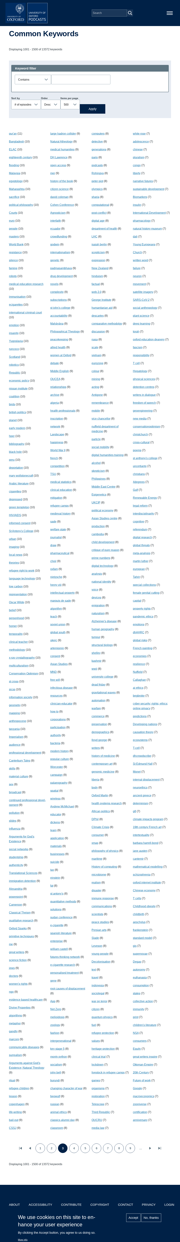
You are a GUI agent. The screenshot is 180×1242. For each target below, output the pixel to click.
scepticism (98, 252)
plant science (141, 315)
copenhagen (17, 1104)
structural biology (102, 645)
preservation (99, 724)
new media (140, 418)
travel (95, 977)
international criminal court (25, 312)
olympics (97, 189)
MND (53, 671)
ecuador (55, 228)
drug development (61, 276)
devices (96, 597)
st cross (13, 681)
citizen (96, 1009)
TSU (53, 474)
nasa (95, 339)
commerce (98, 716)
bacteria (55, 743)
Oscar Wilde (16, 602)
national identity (101, 581)
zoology (55, 1025)
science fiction (18, 960)
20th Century (141, 1072)
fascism (137, 347)
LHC (94, 236)
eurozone (97, 363)
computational (100, 204)
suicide (54, 861)
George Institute (101, 299)
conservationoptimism (146, 426)
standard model (142, 937)
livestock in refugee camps (108, 1072)
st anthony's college (145, 458)
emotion (14, 325)
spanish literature (61, 933)
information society (20, 697)
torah (136, 331)
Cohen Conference (62, 204)
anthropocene (17, 721)
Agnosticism (58, 212)
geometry (15, 705)
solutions (56, 909)
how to (54, 711)
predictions (140, 716)
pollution (14, 812)
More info (22, 1239)
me (11, 944)
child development (103, 542)
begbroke (139, 695)
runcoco (14, 348)
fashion (54, 1032)
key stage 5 (57, 1048)
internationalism (60, 252)
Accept (133, 1217)
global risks (140, 640)
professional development (25, 752)
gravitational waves (104, 692)
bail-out (13, 1120)
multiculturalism (18, 665)
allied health (58, 347)
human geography (103, 629)
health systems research (107, 803)
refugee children (19, 1088)
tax (52, 869)
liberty (136, 173)
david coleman (59, 196)
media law (98, 1127)
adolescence (141, 141)
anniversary (140, 1120)
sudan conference (61, 917)
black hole (15, 451)
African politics (101, 811)
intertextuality (141, 835)
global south (58, 632)
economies (140, 656)
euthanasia (140, 977)
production (98, 526)
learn (53, 830)
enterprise (56, 941)
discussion (98, 331)
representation (18, 594)
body (95, 787)
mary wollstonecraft (21, 475)
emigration (98, 605)
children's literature (144, 1025)
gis (135, 945)
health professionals (62, 410)
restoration (98, 1096)
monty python (58, 1056)
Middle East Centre (103, 486)
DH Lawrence (59, 157)
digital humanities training (108, 455)
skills (12, 768)
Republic (14, 372)
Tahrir (136, 576)
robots (13, 276)
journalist (56, 537)
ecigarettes (16, 304)
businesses (57, 854)
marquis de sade (60, 600)
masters (14, 236)
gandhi (13, 1031)
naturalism (98, 613)
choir (53, 561)
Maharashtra (17, 189)
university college (102, 676)
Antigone (97, 394)
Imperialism (16, 736)
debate (54, 363)
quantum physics (102, 1017)
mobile (96, 410)
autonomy (139, 969)
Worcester (56, 766)
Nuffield (138, 671)
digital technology (103, 565)
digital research (142, 537)
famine (13, 268)
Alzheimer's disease (104, 621)
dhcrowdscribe (142, 755)
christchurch (140, 434)
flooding (14, 165)
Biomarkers (140, 196)
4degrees (139, 481)
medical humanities (62, 149)
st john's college (60, 307)
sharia (95, 196)
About (14, 1204)
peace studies (100, 922)
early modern (17, 428)
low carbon (16, 586)
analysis (97, 573)
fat (51, 885)
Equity (137, 1048)
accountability (59, 315)
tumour (96, 637)
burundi (55, 1080)
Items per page (69, 98)
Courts (13, 212)
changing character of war (66, 1088)
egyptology (16, 181)
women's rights (18, 983)
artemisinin (57, 648)
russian (54, 1104)
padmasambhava (61, 268)
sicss (12, 689)
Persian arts (99, 930)
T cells (137, 898)
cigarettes (15, 491)
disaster (96, 890)
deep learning (141, 323)
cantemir (138, 858)
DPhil (95, 819)
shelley (96, 652)
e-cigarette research (62, 964)
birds (12, 404)
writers (96, 747)
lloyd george (99, 740)
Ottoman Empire (143, 1064)
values (96, 1040)
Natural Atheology (61, 141)
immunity (138, 1009)
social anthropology (145, 307)
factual (96, 284)
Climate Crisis (100, 827)
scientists (97, 914)
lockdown (98, 1064)
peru (12, 459)
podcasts (97, 165)
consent (55, 656)
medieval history (60, 513)
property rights (142, 608)
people (13, 228)
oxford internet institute (147, 882)
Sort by (15, 98)
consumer (98, 835)
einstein (55, 877)
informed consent (19, 523)
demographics (100, 732)
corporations (58, 719)
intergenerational (60, 1040)
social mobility (100, 447)
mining (96, 379)
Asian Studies (59, 664)
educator (55, 814)
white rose (139, 133)
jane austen (140, 850)
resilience (139, 664)
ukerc (53, 640)
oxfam (54, 569)
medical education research (26, 284)
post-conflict (99, 212)
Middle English (59, 371)
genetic (54, 260)
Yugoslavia (16, 341)
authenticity (16, 865)
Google (137, 1088)
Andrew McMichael (62, 806)
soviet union (57, 624)
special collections (144, 584)
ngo (11, 991)
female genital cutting (146, 592)
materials (56, 846)
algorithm (56, 608)
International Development (149, 212)
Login (169, 1204)
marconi (14, 1039)
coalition (14, 396)
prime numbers (101, 557)
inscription (56, 418)
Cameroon (15, 904)
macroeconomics (143, 1096)
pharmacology (142, 220)
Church (137, 252)
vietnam (96, 355)
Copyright (99, 1204)
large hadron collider (63, 133)
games (96, 1080)
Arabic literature (19, 483)
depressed (15, 499)
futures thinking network (65, 956)
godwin (54, 244)
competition (57, 466)
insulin (137, 204)
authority (55, 735)
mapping (14, 713)
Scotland (14, 356)
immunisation (17, 296)
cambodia (98, 534)
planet (13, 420)
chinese (138, 149)
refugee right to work (21, 570)
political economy (102, 510)
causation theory (143, 732)
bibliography (16, 443)
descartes (98, 315)
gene (53, 980)
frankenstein (140, 930)
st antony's (56, 893)
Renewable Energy (145, 497)
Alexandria (15, 888)
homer (13, 626)
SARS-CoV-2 (141, 299)
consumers (140, 1040)
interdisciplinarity (143, 513)
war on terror (99, 1001)
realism (96, 882)
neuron (137, 276)
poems (137, 450)
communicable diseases (24, 1047)
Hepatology (140, 371)
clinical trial (99, 1056)
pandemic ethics (143, 616)
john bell (55, 1072)
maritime (97, 858)
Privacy (149, 1204)
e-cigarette (56, 925)
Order (44, 98)
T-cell (136, 747)
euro (12, 220)
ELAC (13, 149)
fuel (94, 1025)
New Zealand (100, 268)
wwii (94, 668)
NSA (136, 1032)
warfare (96, 708)
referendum (140, 529)
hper (12, 436)
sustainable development (148, 189)
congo (137, 165)
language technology (22, 578)
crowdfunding (58, 236)
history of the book (61, 181)
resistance (15, 252)
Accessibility (40, 1204)
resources (56, 695)
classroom (56, 1127)
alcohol (96, 462)
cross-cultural (141, 442)
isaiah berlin (99, 244)
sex (11, 784)
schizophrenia (141, 874)
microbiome (99, 874)
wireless (55, 798)
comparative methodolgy (107, 323)
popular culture (59, 759)
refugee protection (103, 1032)
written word (140, 260)
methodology (17, 649)
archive (54, 394)
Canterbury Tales (19, 760)
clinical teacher (18, 641)
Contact (125, 1204)
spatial (54, 790)
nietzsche (56, 576)
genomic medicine (103, 771)
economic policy (19, 380)
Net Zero (55, 1009)
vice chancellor (101, 418)
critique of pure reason (105, 550)
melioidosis (57, 1017)
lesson (13, 1096)
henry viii (56, 584)
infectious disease (61, 687)
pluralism (138, 157)
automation (98, 700)
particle (96, 439)
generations (99, 149)
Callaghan (139, 679)
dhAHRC (138, 632)
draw (53, 545)
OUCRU (97, 1120)
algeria (54, 402)
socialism (56, 1064)
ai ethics (138, 687)
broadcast (15, 792)
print (135, 1017)
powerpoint (16, 896)
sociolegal (98, 993)
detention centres (143, 386)
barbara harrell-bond (145, 842)
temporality (16, 633)
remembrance (100, 402)
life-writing (15, 1112)
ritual (12, 1080)
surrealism (15, 1055)
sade (53, 521)
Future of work (142, 1080)
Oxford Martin (100, 795)
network (55, 426)
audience (15, 744)
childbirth (138, 914)
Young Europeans (144, 244)
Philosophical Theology (65, 331)
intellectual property (62, 592)
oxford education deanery (149, 339)
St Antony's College (21, 531)
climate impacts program (148, 819)
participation (58, 727)
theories (14, 562)
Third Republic (101, 1112)
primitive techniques (21, 936)
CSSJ (12, 1127)
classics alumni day (62, 1120)
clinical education (61, 489)
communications (102, 906)
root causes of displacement (67, 988)
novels (54, 284)
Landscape (57, 434)
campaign (56, 774)
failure (137, 268)
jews (12, 968)
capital (137, 600)
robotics (14, 364)
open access (58, 165)
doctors (13, 975)
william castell (59, 949)
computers (98, 133)
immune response (103, 898)
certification (140, 1112)
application (57, 838)
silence (13, 260)
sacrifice (14, 196)
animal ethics (58, 1112)
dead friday (98, 684)
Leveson (97, 945)
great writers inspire (145, 1056)
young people (100, 953)
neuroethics (140, 787)
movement (139, 284)
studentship (16, 857)
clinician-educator (61, 703)
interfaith (55, 220)
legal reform (140, 505)
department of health (104, 228)
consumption (141, 985)
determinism (140, 803)
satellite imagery (143, 291)
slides (12, 820)
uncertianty (140, 466)
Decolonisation (101, 961)
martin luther (140, 561)
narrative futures (143, 181)
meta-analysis (141, 553)
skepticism (98, 470)
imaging (14, 546)
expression (98, 260)
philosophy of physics (105, 850)
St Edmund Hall (143, 763)
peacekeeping (59, 339)
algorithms (15, 1015)
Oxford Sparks (18, 928)
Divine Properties (20, 1007)
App (52, 1001)
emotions (138, 624)
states (136, 993)
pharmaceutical (59, 553)
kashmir (96, 660)
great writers (16, 952)
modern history (59, 751)
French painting (142, 648)
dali (135, 236)
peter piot (97, 181)
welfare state (58, 529)
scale (95, 347)
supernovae (140, 953)
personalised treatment (64, 972)
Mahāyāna (56, 323)
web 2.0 (96, 291)
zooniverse (140, 1104)
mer (52, 173)
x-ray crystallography (22, 657)
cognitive (138, 521)
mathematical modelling (148, 866)
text (94, 969)
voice (95, 589)
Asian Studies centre (104, 518)
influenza (14, 828)
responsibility (141, 355)
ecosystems (140, 740)
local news (15, 554)
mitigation (56, 497)
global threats (141, 545)
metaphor (15, 1023)
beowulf (55, 1096)
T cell (136, 363)
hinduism (97, 276)
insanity (14, 333)
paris (95, 157)
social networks (18, 849)
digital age (98, 220)
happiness (56, 442)
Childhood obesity (144, 906)
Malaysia (14, 173)
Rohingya (98, 173)
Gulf (135, 489)
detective (97, 141)
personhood (16, 618)
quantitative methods (63, 901)
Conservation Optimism (23, 673)
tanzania (14, 728)
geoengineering (143, 410)
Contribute (71, 1204)
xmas (95, 842)
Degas (137, 961)
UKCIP (96, 502)
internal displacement (146, 779)
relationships (58, 386)
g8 (134, 811)
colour (95, 371)
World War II (57, 450)
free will (55, 679)
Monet (137, 771)
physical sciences (144, 379)
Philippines (99, 478)
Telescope (98, 1104)
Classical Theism (20, 912)
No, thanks (151, 1217)
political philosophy (21, 204)
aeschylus (139, 922)
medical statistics (61, 481)
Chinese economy (144, 890)
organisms (98, 1088)
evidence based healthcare (26, 999)
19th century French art (147, 827)
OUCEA (55, 379)
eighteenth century (20, 157)
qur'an (13, 133)
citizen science (59, 189)
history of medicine (103, 755)
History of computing (104, 866)
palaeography (59, 782)
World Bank (16, 244)
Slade (95, 937)
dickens (55, 822)
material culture (18, 776)
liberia (95, 779)
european (139, 569)
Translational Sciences (23, 873)
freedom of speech (144, 402)
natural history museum (147, 228)
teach (53, 616)
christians (139, 474)
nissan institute (18, 388)
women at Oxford (60, 355)
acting (95, 386)
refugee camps (59, 505)
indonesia (98, 985)
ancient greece (142, 795)
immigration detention (22, 880)
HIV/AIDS (15, 515)
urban (12, 538)
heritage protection (103, 1048)
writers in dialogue (144, 394)
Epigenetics (99, 494)
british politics (17, 412)
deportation (16, 467)
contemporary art (102, 763)
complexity (57, 291)
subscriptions (58, 299)
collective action (143, 1001)
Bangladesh (16, 141)
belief (12, 610)
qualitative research (21, 920)
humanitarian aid (102, 307)
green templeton (19, 507)
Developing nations (145, 724)
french (54, 458)
